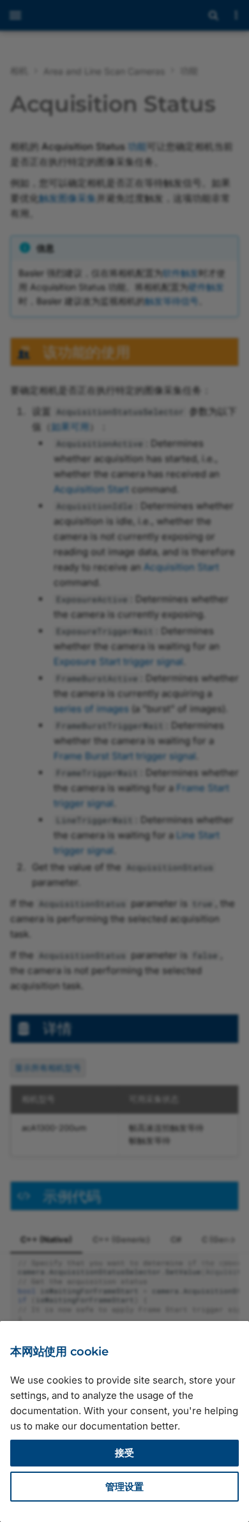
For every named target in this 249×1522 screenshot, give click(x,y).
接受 (124, 1453)
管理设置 (124, 1487)
